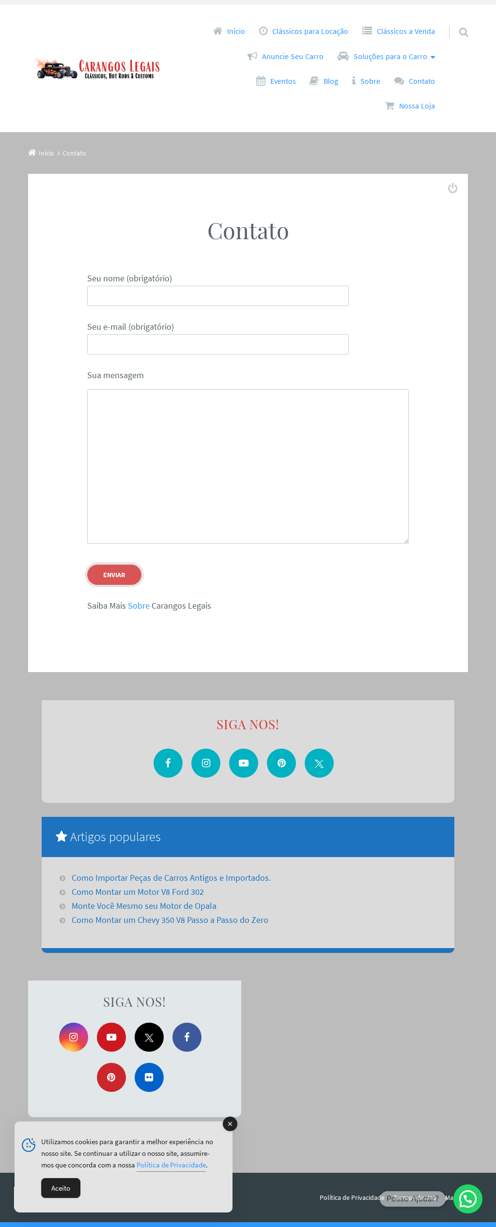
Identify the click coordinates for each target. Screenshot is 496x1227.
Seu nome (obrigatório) (129, 278)
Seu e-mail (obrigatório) (130, 326)
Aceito (60, 1188)
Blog (331, 81)
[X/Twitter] (319, 763)
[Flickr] (149, 1077)
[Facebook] (168, 763)
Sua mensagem (115, 375)
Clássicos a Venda (406, 31)
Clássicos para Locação (310, 31)
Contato (422, 81)
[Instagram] (205, 763)
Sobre (370, 81)
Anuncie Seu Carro (293, 56)
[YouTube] (243, 763)
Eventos (283, 81)
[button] (467, 1198)
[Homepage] (100, 68)
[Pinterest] (281, 763)
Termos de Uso (414, 1197)
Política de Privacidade (352, 1197)
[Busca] (455, 22)
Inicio (236, 31)
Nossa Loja (417, 105)
